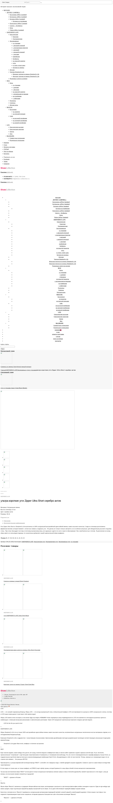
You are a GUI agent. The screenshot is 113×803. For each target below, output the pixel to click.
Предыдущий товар (8, 351)
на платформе (17, 96)
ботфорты (16, 59)
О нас (5, 145)
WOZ (8, 81)
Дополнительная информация (14, 523)
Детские (12, 70)
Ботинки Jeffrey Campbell (17, 19)
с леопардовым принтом (20, 47)
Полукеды (13, 100)
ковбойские (16, 56)
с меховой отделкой (19, 45)
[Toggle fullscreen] (4, 491)
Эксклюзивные (14, 41)
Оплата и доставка (9, 147)
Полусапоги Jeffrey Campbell (18, 23)
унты (14, 63)
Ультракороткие (17, 39)
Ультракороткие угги (52, 541)
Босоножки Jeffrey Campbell (18, 14)
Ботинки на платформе (20, 21)
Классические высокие (17, 127)
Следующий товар (7, 372)
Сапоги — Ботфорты (16, 25)
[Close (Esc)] (1, 491)
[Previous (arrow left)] (1, 493)
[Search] (41, 2)
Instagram (6, 163)
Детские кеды (14, 105)
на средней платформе (20, 120)
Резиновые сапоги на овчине (18, 78)
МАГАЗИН (7, 10)
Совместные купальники (17, 138)
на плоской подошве (19, 114)
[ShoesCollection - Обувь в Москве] (8, 168)
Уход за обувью (8, 151)
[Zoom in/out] (6, 491)
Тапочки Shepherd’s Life (17, 72)
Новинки (6, 142)
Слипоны (12, 103)
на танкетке (16, 111)
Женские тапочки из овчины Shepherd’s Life (26, 76)
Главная (3, 370)
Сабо (11, 116)
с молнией (16, 50)
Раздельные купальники (17, 140)
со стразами (16, 43)
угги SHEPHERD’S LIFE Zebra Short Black (16, 615)
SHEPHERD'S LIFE (11, 370)
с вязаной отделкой (19, 52)
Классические (14, 34)
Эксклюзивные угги (23, 370)
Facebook (6, 159)
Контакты (6, 153)
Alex (11, 134)
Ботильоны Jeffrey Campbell (18, 17)
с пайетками (16, 98)
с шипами (16, 87)
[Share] (2, 491)
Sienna (12, 131)
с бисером (16, 89)
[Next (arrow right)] (2, 493)
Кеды (11, 28)
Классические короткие (17, 129)
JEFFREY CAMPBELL (13, 12)
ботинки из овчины (18, 67)
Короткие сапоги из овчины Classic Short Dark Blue (19, 684)
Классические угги (39, 541)
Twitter (6, 161)
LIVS (8, 125)
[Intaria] (9, 706)
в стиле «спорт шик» (19, 65)
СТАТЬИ (6, 149)
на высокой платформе (20, 118)
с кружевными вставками (20, 94)
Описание (7, 521)
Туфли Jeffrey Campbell (17, 30)
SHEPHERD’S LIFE (12, 32)
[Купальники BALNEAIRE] (1, 701)
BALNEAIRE (10, 136)
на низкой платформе (19, 122)
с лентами (16, 54)
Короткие (15, 36)
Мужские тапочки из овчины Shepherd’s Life (26, 74)
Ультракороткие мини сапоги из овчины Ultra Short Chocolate (22, 650)
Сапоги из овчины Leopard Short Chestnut (16, 581)
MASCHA (9, 107)
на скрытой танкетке (19, 61)
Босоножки (13, 109)
